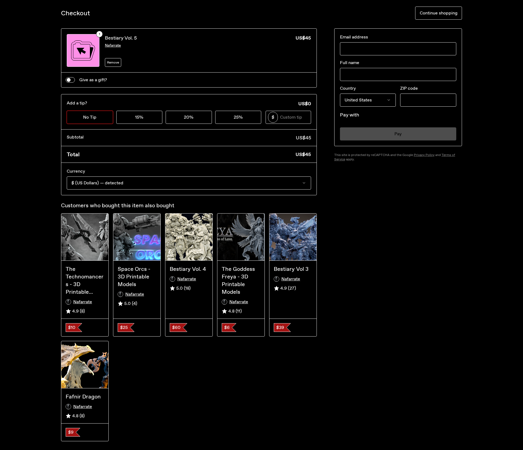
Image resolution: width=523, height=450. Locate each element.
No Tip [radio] (89, 117)
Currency (76, 171)
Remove (113, 62)
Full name (349, 62)
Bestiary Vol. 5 (121, 38)
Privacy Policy (424, 155)
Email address (354, 37)
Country (348, 88)
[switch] (70, 80)
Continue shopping (438, 13)
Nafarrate (113, 45)
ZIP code (409, 88)
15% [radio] (139, 117)
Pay (398, 133)
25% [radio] (238, 117)
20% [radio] (188, 117)
